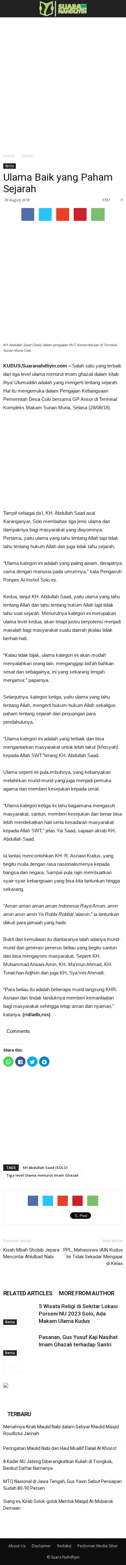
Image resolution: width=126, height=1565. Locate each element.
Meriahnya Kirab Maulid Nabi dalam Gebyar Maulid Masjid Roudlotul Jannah (61, 1430)
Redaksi (64, 1546)
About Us (17, 1546)
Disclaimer (41, 1546)
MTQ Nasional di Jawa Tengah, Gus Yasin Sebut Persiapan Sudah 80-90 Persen (62, 1485)
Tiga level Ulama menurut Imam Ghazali (42, 1175)
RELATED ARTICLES (27, 1293)
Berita (27, 155)
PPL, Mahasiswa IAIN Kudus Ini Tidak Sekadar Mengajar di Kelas (93, 1256)
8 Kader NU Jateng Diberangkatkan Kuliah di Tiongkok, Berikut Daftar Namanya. (58, 1465)
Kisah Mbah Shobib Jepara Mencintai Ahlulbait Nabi (31, 1253)
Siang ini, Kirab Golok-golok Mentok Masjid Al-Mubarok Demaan (58, 1505)
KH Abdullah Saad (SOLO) (45, 1167)
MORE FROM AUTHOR (86, 1293)
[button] (117, 8)
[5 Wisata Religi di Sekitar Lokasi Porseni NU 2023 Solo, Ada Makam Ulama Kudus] (19, 1314)
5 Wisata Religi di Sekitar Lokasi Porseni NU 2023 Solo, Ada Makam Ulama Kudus (78, 1313)
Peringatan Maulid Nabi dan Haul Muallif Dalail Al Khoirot (60, 1448)
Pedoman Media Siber (98, 1546)
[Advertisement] (63, 83)
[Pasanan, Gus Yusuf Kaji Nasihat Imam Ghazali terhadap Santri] (19, 1345)
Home (9, 155)
